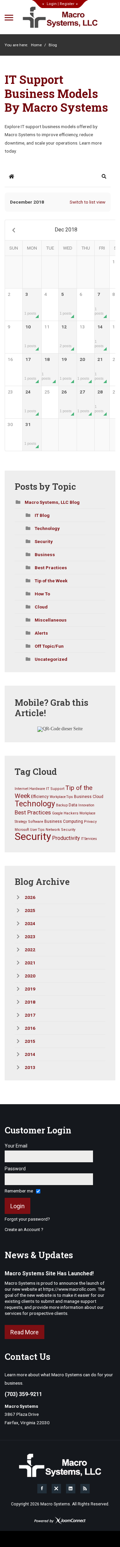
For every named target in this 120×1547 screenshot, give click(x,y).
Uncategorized (51, 659)
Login (52, 4)
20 (83, 368)
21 (99, 368)
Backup (62, 805)
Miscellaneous (51, 620)
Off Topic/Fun (49, 646)
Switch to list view (87, 202)
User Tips (37, 830)
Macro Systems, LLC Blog (52, 502)
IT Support (55, 789)
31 (30, 433)
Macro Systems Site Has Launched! (49, 1273)
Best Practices (51, 567)
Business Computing (63, 821)
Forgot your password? (27, 1219)
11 (47, 326)
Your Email (16, 1146)
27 (83, 401)
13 (82, 326)
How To (42, 593)
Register (67, 4)
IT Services (89, 839)
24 (30, 401)
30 (10, 424)
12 (66, 336)
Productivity (66, 838)
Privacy (90, 821)
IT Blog (42, 515)
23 (10, 391)
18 (46, 368)
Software (35, 821)
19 (66, 368)
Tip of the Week (51, 580)
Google (57, 813)
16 (10, 359)
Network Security (60, 830)
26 (66, 401)
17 (30, 368)
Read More (24, 1332)
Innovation (86, 805)
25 (47, 391)
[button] (104, 176)
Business (45, 554)
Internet (21, 789)
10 (30, 336)
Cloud (41, 606)
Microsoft (22, 830)
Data (73, 805)
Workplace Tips (61, 797)
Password (15, 1168)
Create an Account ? (24, 1229)
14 (99, 336)
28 (99, 401)
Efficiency (40, 796)
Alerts (41, 633)
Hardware (37, 789)
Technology (47, 528)
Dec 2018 (66, 229)
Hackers (71, 813)
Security (44, 541)
